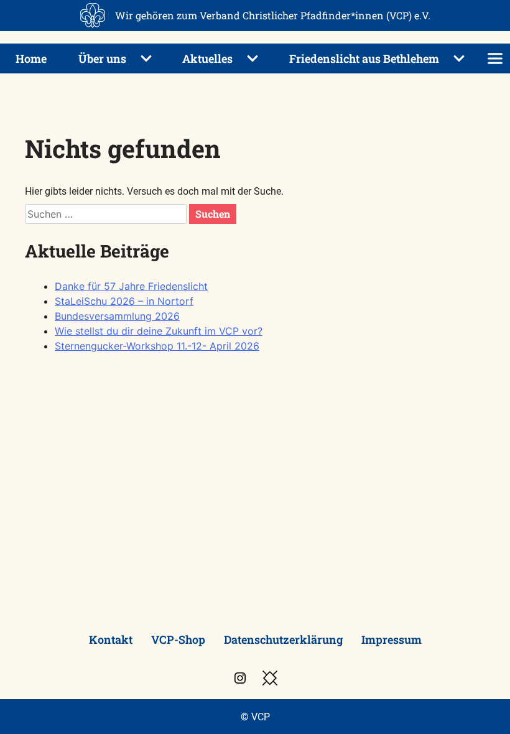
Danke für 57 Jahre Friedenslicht (131, 286)
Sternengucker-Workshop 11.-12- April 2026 (157, 346)
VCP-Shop (178, 639)
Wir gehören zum (272, 15)
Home (31, 58)
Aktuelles (207, 58)
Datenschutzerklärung (283, 639)
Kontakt (110, 639)
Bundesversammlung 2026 (117, 316)
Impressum (391, 639)
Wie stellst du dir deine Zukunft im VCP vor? (158, 331)
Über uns (102, 58)
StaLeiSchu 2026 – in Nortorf (124, 301)
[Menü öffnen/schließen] (495, 58)
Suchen (212, 213)
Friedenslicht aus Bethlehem (364, 58)
